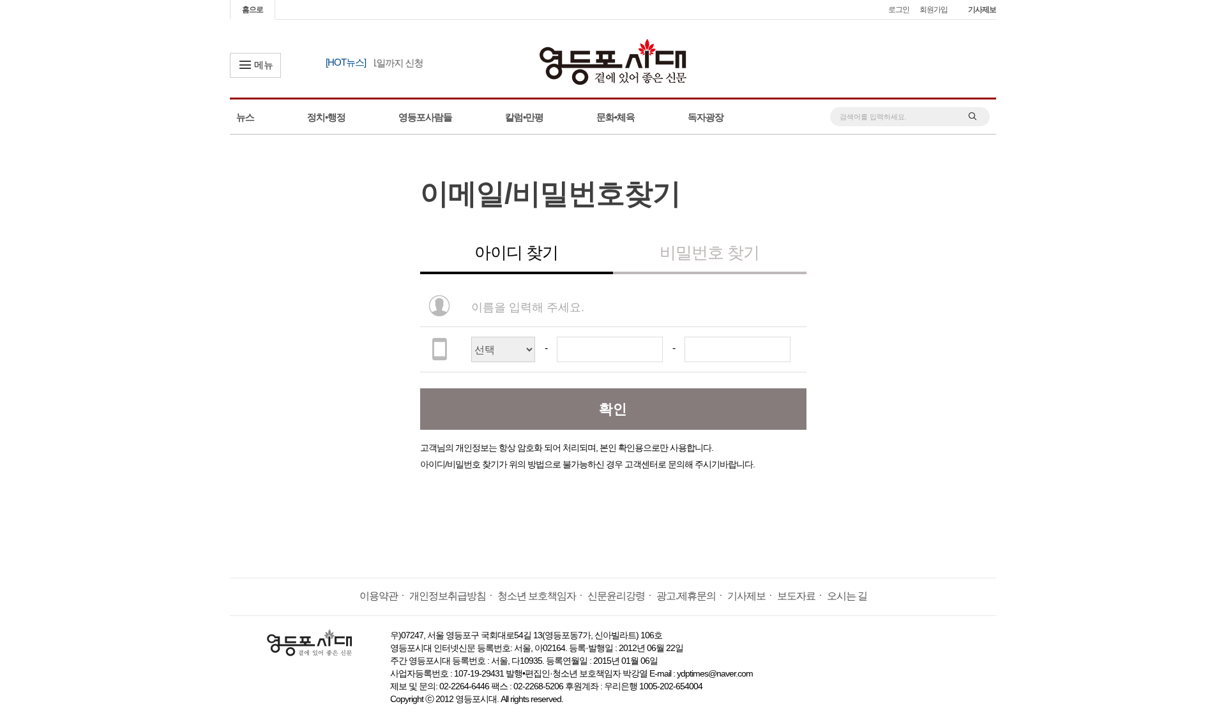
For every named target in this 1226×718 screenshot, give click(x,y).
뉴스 (245, 117)
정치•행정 (326, 117)
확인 (613, 409)
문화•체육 (615, 117)
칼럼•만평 (524, 117)
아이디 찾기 (516, 252)
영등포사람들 (425, 117)
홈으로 (252, 9)
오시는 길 (847, 595)
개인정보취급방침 (447, 595)
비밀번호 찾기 (709, 252)
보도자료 (796, 595)
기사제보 (982, 9)
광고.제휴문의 (686, 595)
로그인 (898, 9)
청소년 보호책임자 (536, 595)
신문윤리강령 (616, 595)
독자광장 (705, 117)
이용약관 (378, 595)
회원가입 (934, 9)
